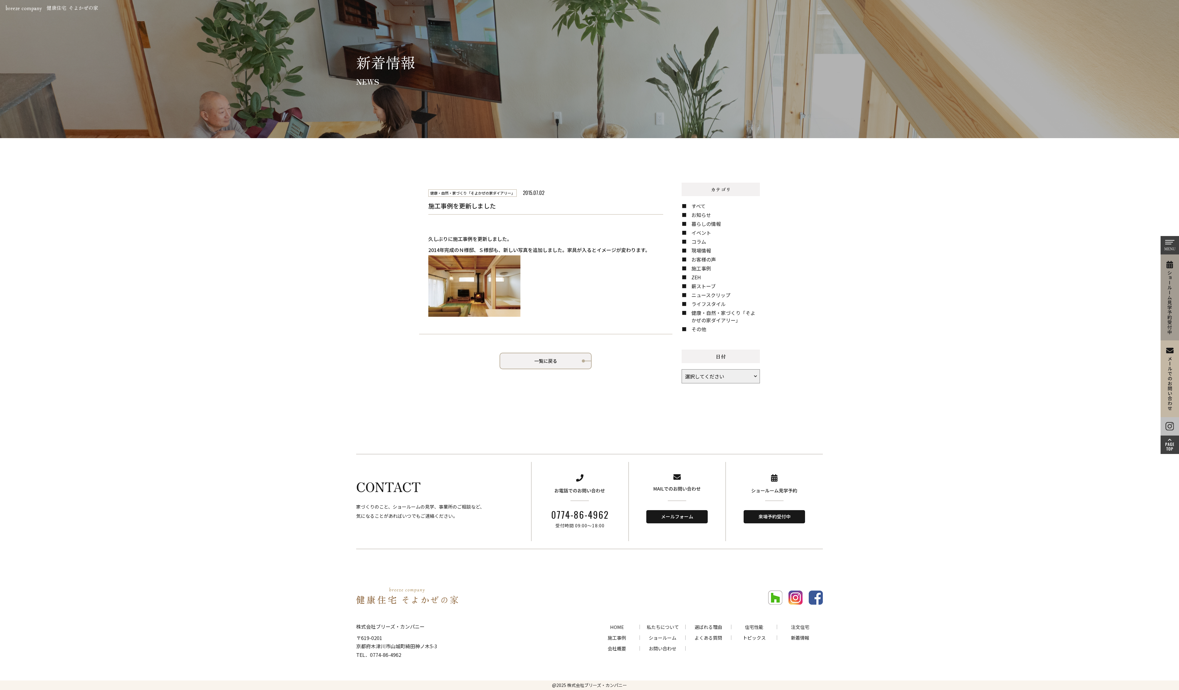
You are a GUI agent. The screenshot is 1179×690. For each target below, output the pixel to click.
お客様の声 (703, 259)
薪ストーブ (703, 286)
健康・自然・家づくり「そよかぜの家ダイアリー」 (723, 316)
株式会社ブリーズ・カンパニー (597, 685)
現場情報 (701, 250)
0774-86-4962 (580, 514)
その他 (698, 329)
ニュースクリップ (710, 295)
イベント (701, 232)
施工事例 (701, 268)
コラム (698, 241)
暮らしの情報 (706, 223)
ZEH (696, 277)
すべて (698, 206)
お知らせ (701, 215)
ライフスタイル (708, 304)
